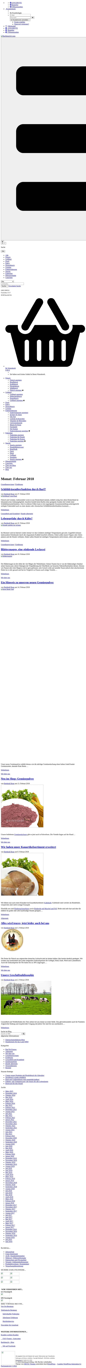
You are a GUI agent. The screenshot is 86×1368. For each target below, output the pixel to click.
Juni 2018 (8, 1193)
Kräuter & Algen (16, 415)
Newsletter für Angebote (9, 1325)
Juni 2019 (8, 1170)
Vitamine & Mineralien (18, 421)
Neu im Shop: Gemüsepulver (17, 778)
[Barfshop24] (8, 36)
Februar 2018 (10, 1201)
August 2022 (10, 1112)
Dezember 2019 (11, 1158)
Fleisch (7, 257)
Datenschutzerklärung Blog (15, 1040)
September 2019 (11, 1164)
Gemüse (8, 267)
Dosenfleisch (10, 265)
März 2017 (9, 1223)
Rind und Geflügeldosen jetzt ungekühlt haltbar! (22, 1079)
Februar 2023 (10, 1107)
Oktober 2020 (10, 1140)
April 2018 (9, 1197)
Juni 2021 (8, 1132)
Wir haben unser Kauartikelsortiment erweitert (28, 846)
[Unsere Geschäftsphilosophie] (26, 1014)
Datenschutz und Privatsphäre (15, 1260)
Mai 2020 (8, 1148)
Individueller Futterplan (11, 1314)
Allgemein (4, 918)
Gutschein (9, 278)
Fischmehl (13, 427)
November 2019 (11, 1160)
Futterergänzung (11, 269)
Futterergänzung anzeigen (19, 413)
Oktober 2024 (10, 1095)
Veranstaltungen (11, 1066)
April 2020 (9, 1150)
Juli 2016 (8, 1239)
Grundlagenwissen (7, 484)
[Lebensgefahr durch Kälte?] (11, 525)
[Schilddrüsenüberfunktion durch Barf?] (9, 496)
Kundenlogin (10, 9)
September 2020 (11, 1142)
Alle (6, 255)
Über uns (8, 465)
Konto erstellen (19, 22)
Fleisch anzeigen (16, 380)
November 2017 (11, 1207)
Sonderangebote (11, 1062)
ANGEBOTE (16, 3)
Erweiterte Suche (15, 286)
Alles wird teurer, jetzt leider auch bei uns (25, 923)
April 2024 (9, 1099)
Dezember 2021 (11, 1122)
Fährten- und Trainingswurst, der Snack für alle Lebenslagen (26, 1081)
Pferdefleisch (14, 386)
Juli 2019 (8, 1168)
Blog (14, 465)
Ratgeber (14, 5)
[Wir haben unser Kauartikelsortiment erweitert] (22, 895)
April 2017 (9, 1221)
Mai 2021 (8, 1134)
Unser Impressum (11, 1254)
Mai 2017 (8, 1219)
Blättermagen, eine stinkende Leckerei (23, 549)
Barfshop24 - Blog (7, 1342)
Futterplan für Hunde (17, 437)
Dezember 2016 (11, 1229)
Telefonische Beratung (9, 1310)
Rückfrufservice (8, 1321)
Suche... (4, 286)
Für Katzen (14, 429)
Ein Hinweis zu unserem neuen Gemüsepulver (27, 582)
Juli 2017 (8, 1215)
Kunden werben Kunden (9, 1335)
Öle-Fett (13, 417)
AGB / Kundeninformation (15, 1256)
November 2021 (11, 1124)
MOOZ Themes (29, 1364)
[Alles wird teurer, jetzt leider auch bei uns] (12, 951)
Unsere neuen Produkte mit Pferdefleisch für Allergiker (24, 1075)
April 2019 (9, 1174)
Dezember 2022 (11, 1109)
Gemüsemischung (20, 834)
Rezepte (8, 1068)
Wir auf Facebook (8, 1346)
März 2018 (9, 1199)
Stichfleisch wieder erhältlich (15, 1077)
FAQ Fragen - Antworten (11, 1339)
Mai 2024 (8, 1097)
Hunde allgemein (27, 514)
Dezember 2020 (11, 1138)
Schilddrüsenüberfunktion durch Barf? (23, 489)
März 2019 (9, 1177)
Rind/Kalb (13, 449)
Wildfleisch (14, 388)
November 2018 (11, 1183)
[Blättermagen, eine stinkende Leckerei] (6, 556)
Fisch (7, 261)
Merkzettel (11, 26)
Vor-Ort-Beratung (7, 1306)
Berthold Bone (9, 494)
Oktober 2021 (10, 1126)
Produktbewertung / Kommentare (17, 1264)
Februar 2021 (10, 1136)
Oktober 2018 (10, 1185)
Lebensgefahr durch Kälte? (16, 518)
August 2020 (10, 1144)
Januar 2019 (9, 1181)
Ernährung (19, 484)
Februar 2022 (10, 1118)
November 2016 (11, 1231)
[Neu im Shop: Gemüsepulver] (22, 827)
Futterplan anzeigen (17, 435)
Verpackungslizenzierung (14, 1266)
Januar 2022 (9, 1120)
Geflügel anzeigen (16, 394)
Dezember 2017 (11, 1205)
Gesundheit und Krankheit (10, 514)
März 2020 (9, 1152)
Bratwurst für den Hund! (14, 1084)
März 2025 (9, 1091)
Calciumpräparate (16, 423)
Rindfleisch (14, 382)
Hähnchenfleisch (16, 396)
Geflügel (8, 259)
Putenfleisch (14, 398)
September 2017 (11, 1211)
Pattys (7, 263)
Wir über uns (5, 578)
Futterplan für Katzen (17, 439)
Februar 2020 (10, 1154)
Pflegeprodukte (10, 275)
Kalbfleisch (14, 384)
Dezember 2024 (11, 1093)
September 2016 (11, 1235)
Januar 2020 (9, 1156)
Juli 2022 (8, 1114)
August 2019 (10, 1166)
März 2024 (9, 1101)
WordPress (51, 1364)
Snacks (7, 271)
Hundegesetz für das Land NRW (17, 1042)
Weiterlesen (5, 510)
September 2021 (11, 1128)
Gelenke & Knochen (17, 419)
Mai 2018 (8, 1195)
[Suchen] (23, 1034)
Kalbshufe (48, 903)
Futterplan (9, 273)
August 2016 (10, 1237)
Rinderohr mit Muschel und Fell (45, 909)
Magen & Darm (15, 425)
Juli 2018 (8, 1191)
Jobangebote (9, 1252)
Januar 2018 (9, 1203)
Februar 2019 (10, 1179)
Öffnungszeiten (17, 7)
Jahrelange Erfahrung (10, 1318)
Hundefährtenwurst (17, 447)
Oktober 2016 (10, 1233)
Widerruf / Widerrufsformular (15, 1258)
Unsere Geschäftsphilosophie (17, 975)
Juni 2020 (8, 1146)
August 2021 (10, 1130)
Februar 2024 (10, 1103)
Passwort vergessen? (21, 24)
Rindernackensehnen (21, 909)
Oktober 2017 (10, 1209)
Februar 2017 (10, 1225)
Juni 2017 (8, 1217)
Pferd (12, 453)
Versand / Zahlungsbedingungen (16, 1262)
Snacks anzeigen (16, 445)
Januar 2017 (9, 1227)
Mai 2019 (8, 1172)
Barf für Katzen (10, 1049)
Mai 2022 (8, 1116)
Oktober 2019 (10, 1162)
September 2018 (11, 1187)
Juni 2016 (8, 1242)
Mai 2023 (8, 1105)
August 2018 (10, 1189)
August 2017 (10, 1213)
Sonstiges (13, 457)
